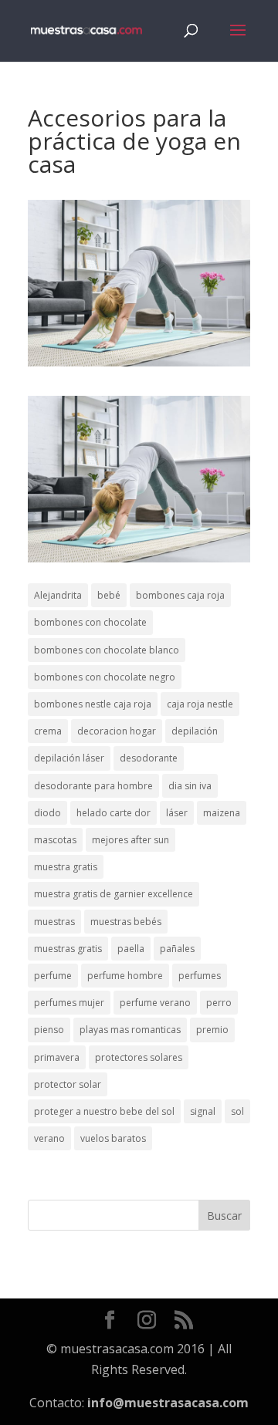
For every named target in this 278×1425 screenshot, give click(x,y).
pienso (49, 1029)
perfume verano (155, 1002)
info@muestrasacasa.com (168, 1402)
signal (202, 1111)
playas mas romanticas (130, 1029)
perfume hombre (125, 975)
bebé (108, 595)
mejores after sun (130, 839)
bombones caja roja (180, 595)
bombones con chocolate (90, 622)
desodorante (149, 758)
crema (48, 731)
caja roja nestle (200, 704)
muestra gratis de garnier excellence (113, 893)
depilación (194, 731)
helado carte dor (113, 812)
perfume (53, 975)
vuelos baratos (113, 1138)
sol (237, 1111)
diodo (47, 812)
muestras (54, 921)
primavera (57, 1057)
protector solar (67, 1084)
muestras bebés (125, 921)
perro (219, 1002)
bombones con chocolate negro (104, 677)
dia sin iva (190, 785)
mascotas (55, 839)
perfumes (199, 975)
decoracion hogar (116, 731)
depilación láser (69, 758)
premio (212, 1029)
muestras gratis (68, 948)
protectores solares (138, 1057)
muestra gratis (65, 866)
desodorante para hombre (93, 785)
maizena (221, 812)
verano (49, 1138)
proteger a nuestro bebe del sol (104, 1111)
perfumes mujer (69, 1002)
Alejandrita (58, 595)
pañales (177, 948)
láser (177, 812)
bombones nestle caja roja (92, 704)
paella (130, 948)
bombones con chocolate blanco (106, 650)
